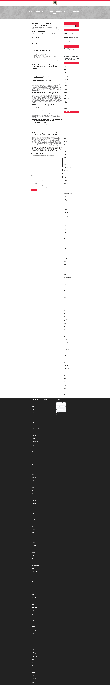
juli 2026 (65, 66)
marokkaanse (66, 280)
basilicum (33, 418)
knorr (64, 245)
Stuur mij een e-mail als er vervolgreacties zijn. (39, 185)
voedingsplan (34, 655)
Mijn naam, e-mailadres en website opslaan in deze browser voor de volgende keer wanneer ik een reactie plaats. (46, 181)
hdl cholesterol (66, 212)
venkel (65, 345)
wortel (65, 387)
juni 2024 (65, 102)
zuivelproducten (58, 150)
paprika (33, 587)
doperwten (65, 163)
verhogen (65, 346)
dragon (65, 164)
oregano (65, 297)
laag (64, 268)
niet (64, 293)
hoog (64, 218)
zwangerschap (66, 395)
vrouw (65, 371)
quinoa (36, 149)
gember (65, 190)
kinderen (33, 525)
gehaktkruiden (66, 189)
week (64, 377)
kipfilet (47, 148)
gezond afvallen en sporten (68, 193)
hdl (32, 499)
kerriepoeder (66, 231)
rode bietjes (65, 313)
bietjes (65, 137)
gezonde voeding (39, 148)
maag (33, 561)
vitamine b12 (66, 361)
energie (65, 173)
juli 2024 (65, 101)
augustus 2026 (66, 65)
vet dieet (33, 642)
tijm (64, 333)
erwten (65, 174)
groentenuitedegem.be (57, 4)
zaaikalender (66, 390)
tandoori (65, 332)
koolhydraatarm (66, 254)
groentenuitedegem (67, 48)
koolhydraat (66, 252)
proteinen (65, 307)
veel (64, 343)
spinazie (33, 616)
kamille (33, 512)
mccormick (65, 281)
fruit (32, 473)
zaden (49, 150)
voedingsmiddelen (66, 365)
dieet (40, 147)
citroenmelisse (66, 154)
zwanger (65, 394)
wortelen (65, 388)
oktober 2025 (66, 79)
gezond (65, 192)
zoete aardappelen (53, 150)
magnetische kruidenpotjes (68, 277)
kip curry (65, 239)
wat (64, 375)
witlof (65, 385)
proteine (65, 306)
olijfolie (33, 149)
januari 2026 (66, 75)
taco (64, 330)
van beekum (33, 629)
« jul (56, 414)
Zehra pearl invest (66, 58)
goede (65, 199)
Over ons (33, 3)
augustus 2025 (66, 82)
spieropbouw (39, 149)
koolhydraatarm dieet (67, 255)
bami (64, 128)
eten (64, 176)
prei (64, 304)
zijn (64, 391)
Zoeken (66, 23)
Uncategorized (66, 338)
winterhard (65, 384)
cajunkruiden (66, 147)
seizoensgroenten (66, 319)
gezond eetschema (34, 483)
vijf (64, 358)
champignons (66, 148)
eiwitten (50, 147)
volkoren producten (41, 150)
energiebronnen (54, 147)
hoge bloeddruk (66, 215)
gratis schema (66, 200)
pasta (65, 300)
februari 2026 (66, 73)
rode (64, 310)
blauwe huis (65, 141)
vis (45, 149)
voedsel (65, 369)
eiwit (32, 457)
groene (65, 202)
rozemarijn (65, 316)
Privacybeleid (46, 405)
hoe (64, 213)
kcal (64, 228)
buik (64, 145)
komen (33, 535)
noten (59, 148)
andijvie (65, 121)
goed (64, 197)
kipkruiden (65, 244)
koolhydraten (50, 148)
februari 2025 (66, 91)
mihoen (65, 284)
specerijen (33, 613)
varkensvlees (66, 342)
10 (56, 406)
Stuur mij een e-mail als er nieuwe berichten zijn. (39, 187)
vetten (44, 149)
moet (64, 287)
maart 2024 (66, 107)
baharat (65, 127)
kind (64, 235)
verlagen (65, 348)
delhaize (65, 158)
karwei (65, 226)
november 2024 (66, 95)
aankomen (33, 402)
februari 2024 (66, 108)
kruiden (65, 261)
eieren (43, 147)
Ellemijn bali (65, 51)
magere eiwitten (55, 148)
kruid (32, 548)
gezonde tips (66, 196)
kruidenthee (65, 264)
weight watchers (34, 668)
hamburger (65, 209)
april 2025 (65, 88)
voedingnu (65, 364)
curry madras (34, 444)
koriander (65, 258)
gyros (64, 206)
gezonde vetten (34, 148)
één (64, 166)
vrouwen (46, 150)
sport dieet (65, 329)
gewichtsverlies (59, 147)
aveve (65, 124)
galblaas (65, 186)
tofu (42, 149)
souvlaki (65, 322)
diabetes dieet (66, 161)
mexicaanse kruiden (67, 283)
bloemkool (33, 431)
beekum (65, 131)
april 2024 (65, 105)
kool (64, 251)
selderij (65, 320)
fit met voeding (66, 180)
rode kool (33, 603)
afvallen (35, 147)
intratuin (65, 222)
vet (64, 352)
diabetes (65, 160)
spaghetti (65, 323)
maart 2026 (65, 72)
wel (64, 382)
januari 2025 (66, 92)
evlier (64, 179)
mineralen (33, 574)
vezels (65, 356)
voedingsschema (49, 149)
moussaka (33, 577)
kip (64, 238)
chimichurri (65, 150)
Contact (38, 3)
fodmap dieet (66, 183)
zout (32, 681)
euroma (65, 177)
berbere (65, 134)
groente (65, 203)
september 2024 (66, 98)
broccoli (65, 144)
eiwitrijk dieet (66, 170)
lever (64, 271)
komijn (65, 248)
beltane (65, 132)
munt (64, 290)
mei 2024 (65, 104)
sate (64, 317)
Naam (32, 168)
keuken (33, 522)
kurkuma (65, 267)
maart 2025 (66, 89)
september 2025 (66, 81)
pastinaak (33, 590)
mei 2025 (65, 86)
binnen (65, 138)
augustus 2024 (66, 99)
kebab (65, 229)
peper (64, 303)
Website (32, 175)
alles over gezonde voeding (68, 119)
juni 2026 (65, 68)
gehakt (65, 187)
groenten (43, 148)
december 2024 (66, 94)
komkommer (34, 538)
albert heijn (65, 118)
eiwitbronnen (46, 147)
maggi (33, 564)
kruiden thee (33, 551)
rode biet (33, 600)
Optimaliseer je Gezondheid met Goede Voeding (71, 37)
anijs (64, 122)
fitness (33, 470)
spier (64, 326)
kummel (65, 265)
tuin (64, 336)
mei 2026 (65, 69)
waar (64, 374)
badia (64, 125)
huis (32, 509)
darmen (65, 157)
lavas (64, 270)
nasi (64, 291)
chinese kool (65, 151)
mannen (65, 278)
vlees (64, 362)
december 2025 (66, 76)
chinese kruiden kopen (67, 153)
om (64, 296)
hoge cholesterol (66, 216)
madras (65, 274)
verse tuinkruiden (66, 349)
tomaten (65, 335)
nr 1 (64, 294)
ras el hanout (66, 309)
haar (32, 496)
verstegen (33, 639)
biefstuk (65, 135)
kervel (65, 232)
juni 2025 (65, 85)
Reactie (32, 157)
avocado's (38, 147)
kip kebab (65, 241)
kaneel (65, 225)
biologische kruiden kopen (67, 140)
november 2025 (66, 78)
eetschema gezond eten (67, 167)
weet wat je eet (66, 378)
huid (64, 219)
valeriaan (65, 339)
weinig (65, 381)
